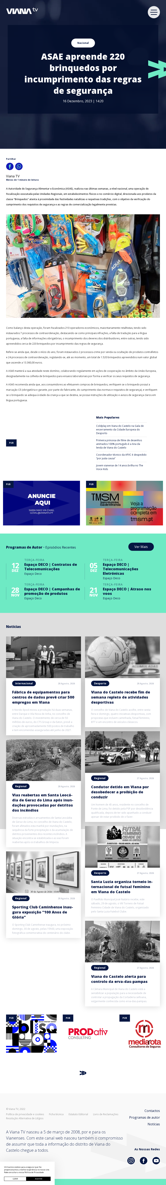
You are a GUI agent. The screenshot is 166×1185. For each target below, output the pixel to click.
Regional (21, 786)
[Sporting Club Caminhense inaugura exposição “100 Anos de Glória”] (43, 892)
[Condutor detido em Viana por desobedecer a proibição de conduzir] (122, 771)
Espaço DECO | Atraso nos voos (127, 591)
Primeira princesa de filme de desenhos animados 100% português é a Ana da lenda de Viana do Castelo (119, 444)
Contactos (152, 1110)
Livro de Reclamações (105, 1114)
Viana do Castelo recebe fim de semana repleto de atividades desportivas (120, 697)
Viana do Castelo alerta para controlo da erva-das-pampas (119, 979)
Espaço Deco (33, 574)
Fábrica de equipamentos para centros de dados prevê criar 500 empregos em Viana (43, 697)
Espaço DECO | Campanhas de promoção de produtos (52, 591)
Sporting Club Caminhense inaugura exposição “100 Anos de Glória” (42, 912)
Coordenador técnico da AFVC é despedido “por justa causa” (121, 456)
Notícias (154, 1124)
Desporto (100, 683)
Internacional (24, 683)
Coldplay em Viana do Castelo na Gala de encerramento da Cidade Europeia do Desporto (120, 429)
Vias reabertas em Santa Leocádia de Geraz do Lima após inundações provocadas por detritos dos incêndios (42, 803)
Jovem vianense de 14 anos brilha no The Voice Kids (119, 467)
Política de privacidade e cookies (25, 1114)
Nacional (83, 43)
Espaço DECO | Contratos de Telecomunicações (50, 566)
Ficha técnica (56, 1114)
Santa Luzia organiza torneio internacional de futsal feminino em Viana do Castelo (122, 886)
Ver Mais (141, 547)
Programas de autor (144, 1117)
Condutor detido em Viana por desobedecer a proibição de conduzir (120, 791)
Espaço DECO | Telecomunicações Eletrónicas (120, 569)
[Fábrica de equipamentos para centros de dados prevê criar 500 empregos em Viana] (43, 677)
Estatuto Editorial (78, 1114)
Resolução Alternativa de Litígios (24, 1118)
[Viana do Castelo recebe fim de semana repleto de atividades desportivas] (122, 677)
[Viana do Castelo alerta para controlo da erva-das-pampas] (122, 961)
